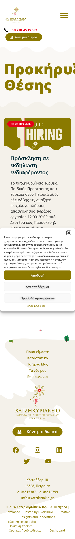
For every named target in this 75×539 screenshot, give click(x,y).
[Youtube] (48, 461)
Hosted (28, 512)
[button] (69, 233)
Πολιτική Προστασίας (22, 522)
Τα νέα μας (37, 370)
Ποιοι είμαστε (37, 351)
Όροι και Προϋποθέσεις (25, 530)
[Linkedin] (59, 450)
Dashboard (57, 530)
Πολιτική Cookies (35, 306)
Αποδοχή (37, 275)
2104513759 (48, 492)
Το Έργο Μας (37, 364)
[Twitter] (26, 461)
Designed (60, 507)
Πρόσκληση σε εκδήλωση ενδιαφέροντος (29, 165)
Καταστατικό (37, 358)
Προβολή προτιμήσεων (38, 298)
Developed (12, 512)
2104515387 (27, 492)
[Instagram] (37, 450)
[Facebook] (15, 450)
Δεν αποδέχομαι (37, 286)
